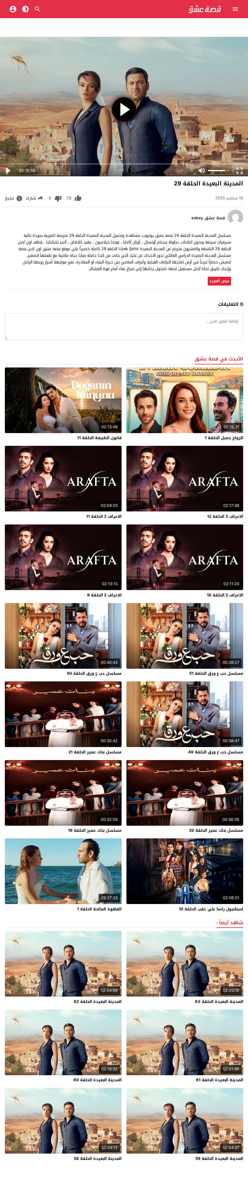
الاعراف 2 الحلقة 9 (104, 595)
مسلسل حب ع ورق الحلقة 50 (94, 673)
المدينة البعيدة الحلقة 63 (219, 1001)
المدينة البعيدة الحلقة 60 (97, 1080)
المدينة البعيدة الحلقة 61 (219, 1080)
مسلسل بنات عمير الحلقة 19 (95, 830)
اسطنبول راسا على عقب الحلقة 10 (211, 909)
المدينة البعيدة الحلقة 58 (98, 1158)
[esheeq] (235, 223)
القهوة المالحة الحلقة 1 (99, 909)
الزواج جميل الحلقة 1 (224, 438)
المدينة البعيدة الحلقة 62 (98, 1001)
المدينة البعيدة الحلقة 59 (219, 1158)
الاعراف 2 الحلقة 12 (225, 516)
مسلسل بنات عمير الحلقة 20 (216, 830)
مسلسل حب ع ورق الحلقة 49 (215, 752)
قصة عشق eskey (208, 218)
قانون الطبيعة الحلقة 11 (99, 438)
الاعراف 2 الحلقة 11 (104, 516)
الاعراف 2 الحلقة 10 (225, 595)
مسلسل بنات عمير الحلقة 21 (95, 752)
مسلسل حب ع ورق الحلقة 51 (216, 673)
